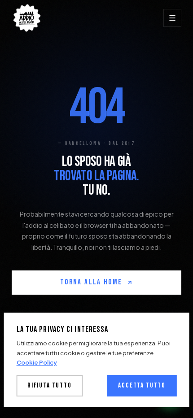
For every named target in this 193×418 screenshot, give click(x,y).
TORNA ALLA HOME (91, 282)
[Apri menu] (172, 18)
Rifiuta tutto (49, 385)
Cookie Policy (37, 362)
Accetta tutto (142, 385)
